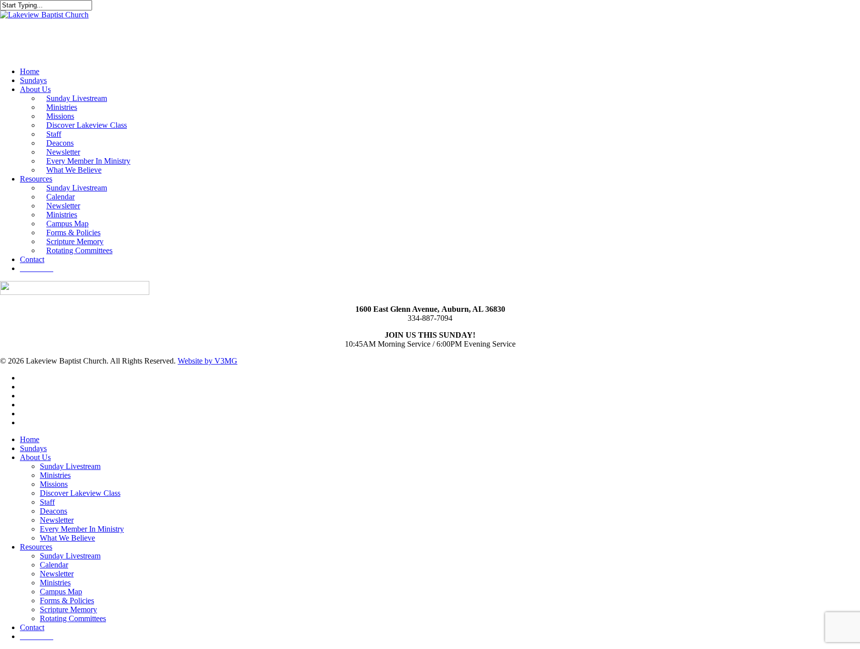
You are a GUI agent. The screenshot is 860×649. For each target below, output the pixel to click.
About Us (35, 457)
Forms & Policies (67, 600)
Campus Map (61, 591)
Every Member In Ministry (82, 529)
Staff (47, 502)
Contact (32, 627)
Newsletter (57, 520)
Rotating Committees (73, 618)
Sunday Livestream (70, 466)
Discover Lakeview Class (80, 493)
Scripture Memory (68, 609)
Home (29, 439)
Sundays (33, 448)
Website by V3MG (207, 361)
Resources (36, 547)
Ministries (55, 475)
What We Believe (67, 538)
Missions (54, 484)
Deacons (53, 511)
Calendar (54, 564)
